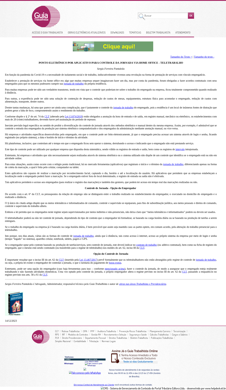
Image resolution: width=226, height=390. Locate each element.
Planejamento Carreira (160, 331)
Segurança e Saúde (138, 334)
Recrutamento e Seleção (115, 334)
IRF (63, 334)
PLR (57, 337)
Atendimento (182, 32)
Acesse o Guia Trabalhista (47, 32)
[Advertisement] (100, 16)
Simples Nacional (62, 341)
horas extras (115, 262)
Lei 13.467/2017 (88, 259)
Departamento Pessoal (95, 337)
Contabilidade (80, 341)
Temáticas (135, 32)
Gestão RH (96, 334)
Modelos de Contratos (78, 334)
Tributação (94, 341)
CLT (47, 116)
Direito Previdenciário (72, 337)
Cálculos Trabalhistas (159, 334)
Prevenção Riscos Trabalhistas (133, 331)
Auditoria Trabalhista (106, 331)
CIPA (85, 331)
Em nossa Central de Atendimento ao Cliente (94, 385)
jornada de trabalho (74, 83)
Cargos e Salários (180, 334)
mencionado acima (115, 268)
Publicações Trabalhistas (162, 337)
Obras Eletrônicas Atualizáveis (87, 32)
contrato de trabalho (146, 244)
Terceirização (179, 331)
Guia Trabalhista (58, 16)
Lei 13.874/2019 (73, 116)
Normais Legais (109, 341)
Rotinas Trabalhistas (71, 331)
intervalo (180, 149)
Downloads (117, 32)
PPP (92, 331)
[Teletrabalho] (113, 50)
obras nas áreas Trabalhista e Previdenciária (142, 284)
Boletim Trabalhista (158, 32)
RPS (57, 334)
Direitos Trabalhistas (118, 337)
